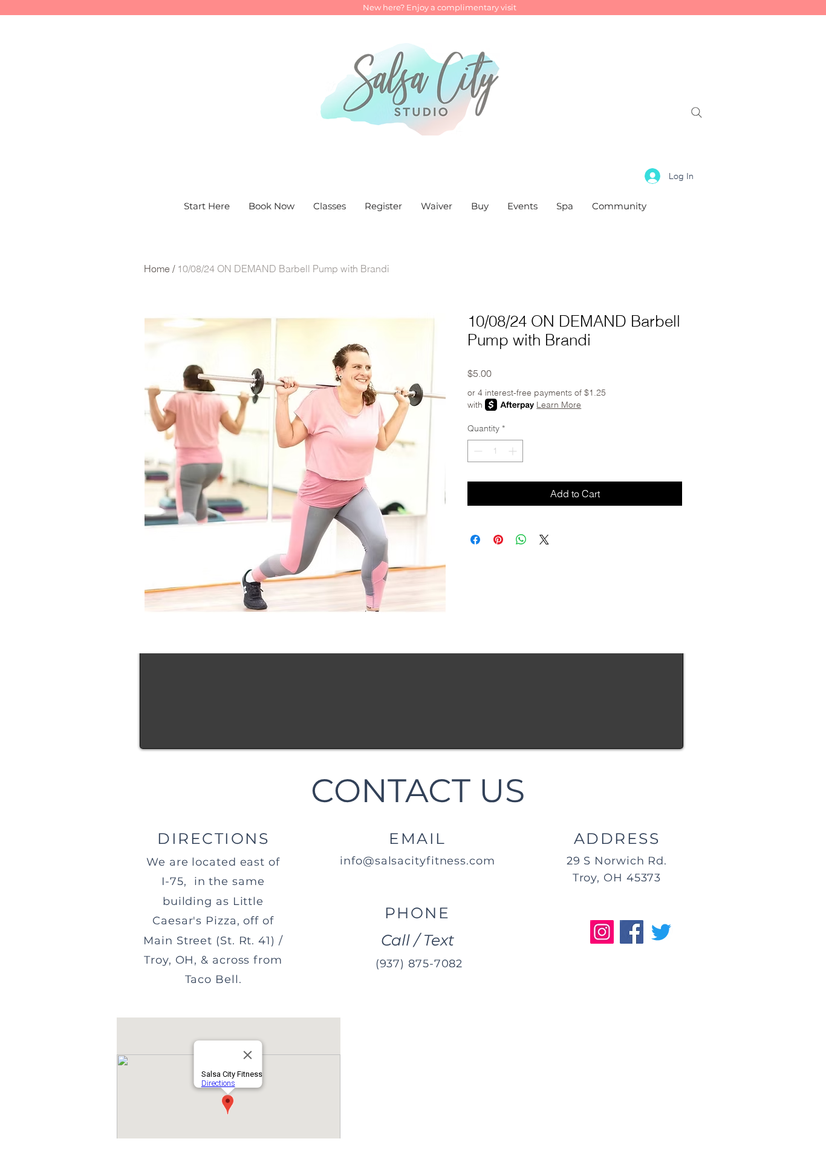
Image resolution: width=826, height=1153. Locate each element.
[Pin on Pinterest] (498, 539)
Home (157, 269)
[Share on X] (544, 539)
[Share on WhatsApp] (521, 539)
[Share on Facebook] (475, 539)
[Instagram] (602, 932)
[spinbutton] (495, 451)
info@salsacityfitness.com (417, 860)
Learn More (558, 404)
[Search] (696, 112)
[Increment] (513, 451)
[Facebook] (631, 932)
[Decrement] (476, 451)
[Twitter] (661, 932)
